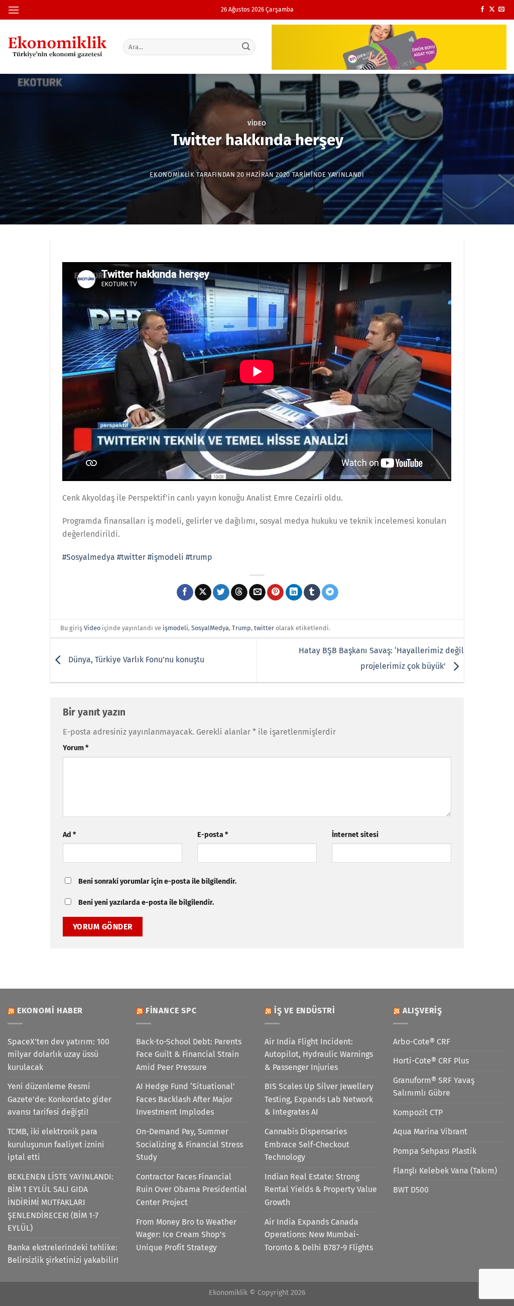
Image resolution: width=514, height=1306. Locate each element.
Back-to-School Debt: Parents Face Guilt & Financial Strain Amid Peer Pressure (188, 1054)
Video (257, 123)
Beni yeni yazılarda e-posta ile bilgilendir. (146, 902)
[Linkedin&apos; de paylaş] (294, 592)
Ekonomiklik (172, 174)
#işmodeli (166, 557)
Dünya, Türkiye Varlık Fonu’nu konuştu (135, 659)
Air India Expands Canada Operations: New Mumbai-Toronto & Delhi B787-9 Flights (319, 1234)
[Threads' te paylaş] (239, 592)
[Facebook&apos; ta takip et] (482, 9)
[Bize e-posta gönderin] (501, 9)
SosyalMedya (210, 628)
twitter (264, 628)
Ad (69, 834)
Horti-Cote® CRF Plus (431, 1060)
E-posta (212, 834)
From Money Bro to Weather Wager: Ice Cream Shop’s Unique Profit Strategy (186, 1234)
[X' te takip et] (492, 9)
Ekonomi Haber (50, 1010)
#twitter (131, 557)
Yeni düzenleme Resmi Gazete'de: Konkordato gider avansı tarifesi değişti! (59, 1099)
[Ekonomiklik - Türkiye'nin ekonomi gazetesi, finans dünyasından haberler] (58, 46)
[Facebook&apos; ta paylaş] (185, 592)
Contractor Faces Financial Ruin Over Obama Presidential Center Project (191, 1189)
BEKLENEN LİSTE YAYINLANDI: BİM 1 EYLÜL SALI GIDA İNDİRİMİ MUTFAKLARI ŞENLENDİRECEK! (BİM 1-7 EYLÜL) (60, 1202)
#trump (199, 557)
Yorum (75, 748)
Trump (241, 628)
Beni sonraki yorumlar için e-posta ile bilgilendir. (157, 881)
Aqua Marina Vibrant (430, 1131)
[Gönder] (245, 46)
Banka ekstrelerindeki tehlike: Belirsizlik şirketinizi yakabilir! (63, 1254)
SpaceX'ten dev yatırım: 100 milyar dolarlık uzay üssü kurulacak (58, 1054)
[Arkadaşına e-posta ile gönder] (257, 592)
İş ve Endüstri (304, 1010)
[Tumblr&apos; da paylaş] (312, 592)
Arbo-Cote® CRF (421, 1041)
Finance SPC (171, 1010)
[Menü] (14, 10)
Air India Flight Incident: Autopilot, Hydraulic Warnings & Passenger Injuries (319, 1054)
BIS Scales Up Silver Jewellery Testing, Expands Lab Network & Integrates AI (319, 1099)
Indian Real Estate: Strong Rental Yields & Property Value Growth (321, 1189)
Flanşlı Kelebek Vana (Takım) (445, 1170)
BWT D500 (411, 1190)
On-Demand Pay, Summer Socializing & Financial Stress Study (189, 1144)
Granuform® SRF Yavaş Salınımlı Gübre (433, 1087)
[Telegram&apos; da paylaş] (330, 592)
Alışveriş (422, 1010)
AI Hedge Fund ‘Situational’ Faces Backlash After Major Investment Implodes (185, 1099)
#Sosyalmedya (88, 557)
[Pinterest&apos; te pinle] (275, 592)
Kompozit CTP (418, 1112)
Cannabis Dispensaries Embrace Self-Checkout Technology (307, 1144)
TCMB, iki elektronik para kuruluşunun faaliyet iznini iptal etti (56, 1144)
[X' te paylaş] (203, 592)
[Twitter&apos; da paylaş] (221, 592)
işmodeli (175, 628)
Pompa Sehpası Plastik (434, 1151)
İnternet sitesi (355, 834)
